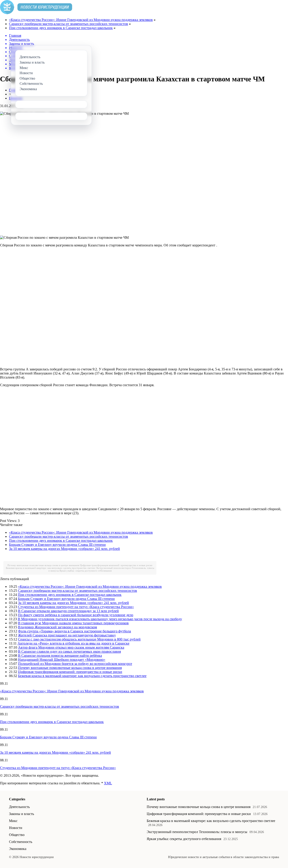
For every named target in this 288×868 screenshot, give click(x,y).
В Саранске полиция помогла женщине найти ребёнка (60, 655)
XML (108, 783)
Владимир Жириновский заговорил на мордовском (57, 627)
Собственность (20, 842)
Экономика (17, 849)
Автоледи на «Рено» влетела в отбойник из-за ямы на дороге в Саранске (73, 643)
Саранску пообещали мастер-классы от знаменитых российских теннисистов (68, 24)
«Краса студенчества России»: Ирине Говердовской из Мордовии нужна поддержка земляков (81, 20)
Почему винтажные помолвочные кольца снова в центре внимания (43, 565)
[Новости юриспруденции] (36, 13)
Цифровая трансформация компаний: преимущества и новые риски (116, 565)
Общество (17, 835)
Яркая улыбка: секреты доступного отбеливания (85, 570)
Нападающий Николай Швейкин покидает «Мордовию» (61, 659)
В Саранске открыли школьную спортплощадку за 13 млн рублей (68, 611)
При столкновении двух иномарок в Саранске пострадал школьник (61, 28)
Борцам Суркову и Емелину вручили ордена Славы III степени (57, 545)
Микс (13, 821)
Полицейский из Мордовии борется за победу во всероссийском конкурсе (75, 664)
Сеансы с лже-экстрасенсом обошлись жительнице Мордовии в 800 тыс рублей (79, 639)
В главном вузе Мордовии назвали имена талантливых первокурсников (73, 623)
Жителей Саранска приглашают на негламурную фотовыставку (67, 635)
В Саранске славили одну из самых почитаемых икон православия (69, 651)
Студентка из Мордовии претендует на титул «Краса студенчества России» (76, 607)
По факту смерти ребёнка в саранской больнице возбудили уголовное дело (75, 615)
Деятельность (19, 807)
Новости (15, 828)
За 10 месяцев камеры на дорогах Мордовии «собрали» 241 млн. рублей (64, 549)
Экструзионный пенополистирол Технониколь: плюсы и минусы (197, 832)
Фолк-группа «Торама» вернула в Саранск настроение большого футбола (74, 631)
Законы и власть (21, 814)
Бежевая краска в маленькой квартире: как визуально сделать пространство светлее (50, 568)
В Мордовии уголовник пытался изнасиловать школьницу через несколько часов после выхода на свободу (100, 619)
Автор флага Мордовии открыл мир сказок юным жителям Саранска (71, 647)
